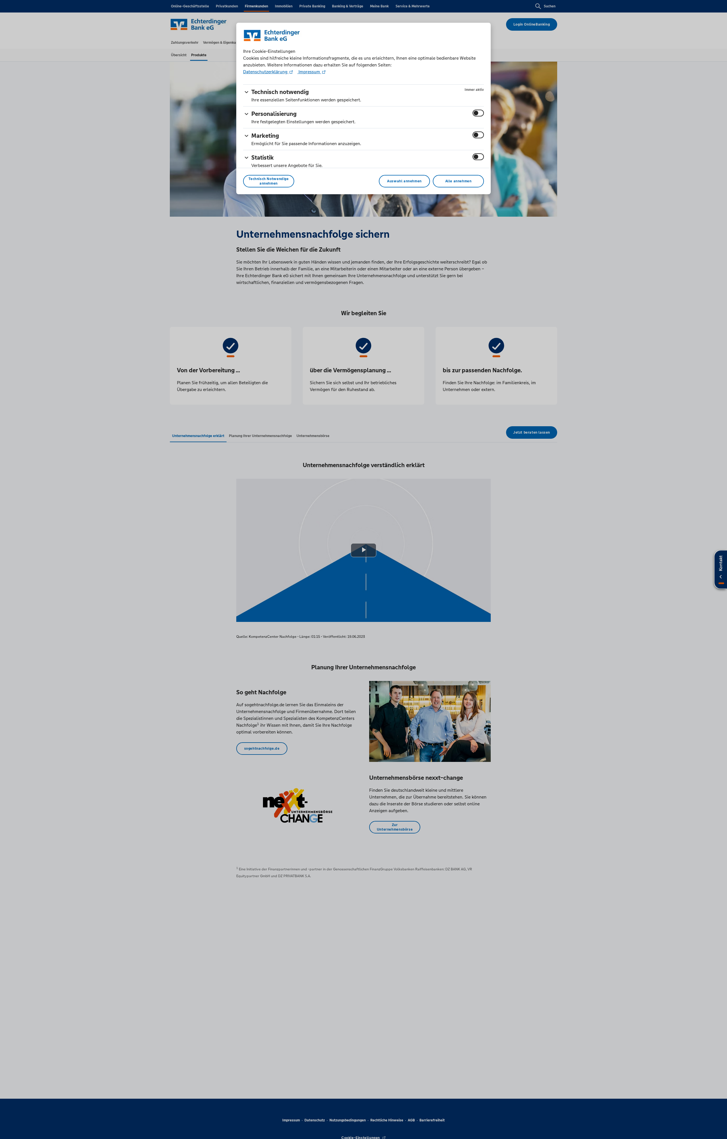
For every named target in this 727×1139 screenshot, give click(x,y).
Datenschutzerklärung (266, 71)
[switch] (478, 113)
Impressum (309, 71)
